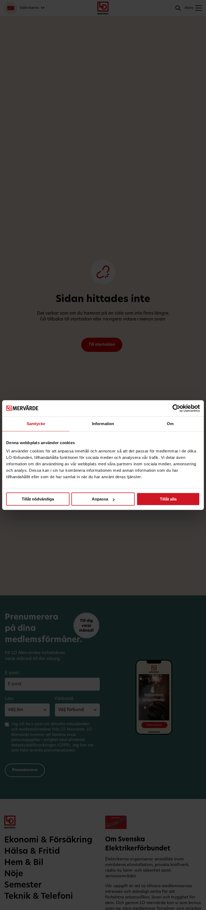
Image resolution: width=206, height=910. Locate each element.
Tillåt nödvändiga (38, 499)
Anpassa (100, 499)
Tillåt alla (168, 499)
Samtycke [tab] (36, 423)
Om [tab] (170, 423)
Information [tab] (103, 423)
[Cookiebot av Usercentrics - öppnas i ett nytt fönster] (176, 408)
